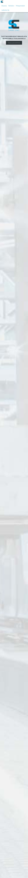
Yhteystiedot (20, 6)
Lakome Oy (5, 10)
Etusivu (4, 6)
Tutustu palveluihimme (14, 43)
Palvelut (11, 6)
